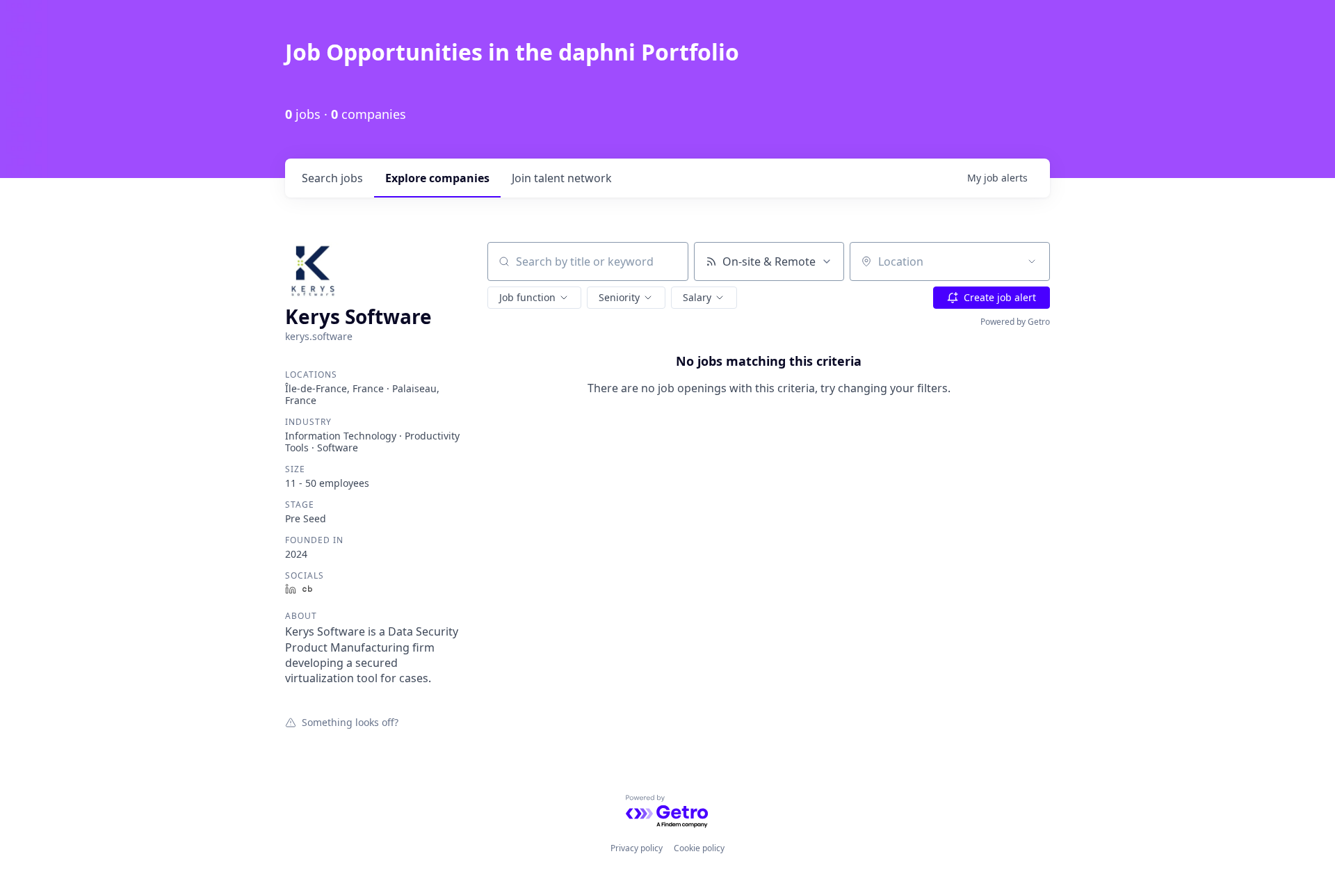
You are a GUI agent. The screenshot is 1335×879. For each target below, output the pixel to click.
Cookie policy (699, 848)
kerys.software (319, 336)
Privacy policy (636, 848)
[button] (534, 298)
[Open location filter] (1032, 261)
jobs (332, 178)
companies (437, 178)
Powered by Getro (1015, 322)
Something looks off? (350, 722)
